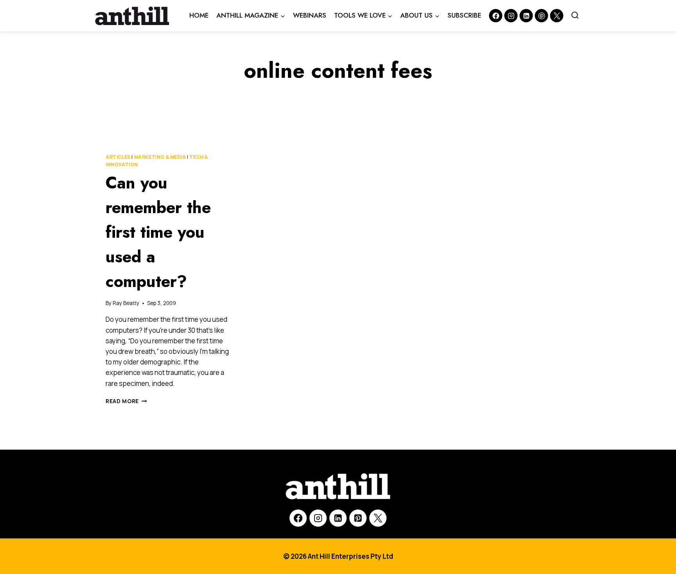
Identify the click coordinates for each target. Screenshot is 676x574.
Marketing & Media (160, 157)
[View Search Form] (575, 15)
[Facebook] (495, 15)
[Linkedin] (526, 15)
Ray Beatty (126, 303)
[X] (378, 518)
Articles (118, 157)
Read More (126, 401)
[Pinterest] (541, 15)
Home (199, 15)
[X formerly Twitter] (556, 15)
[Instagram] (511, 15)
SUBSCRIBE (464, 15)
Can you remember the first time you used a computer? (158, 232)
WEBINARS (309, 15)
